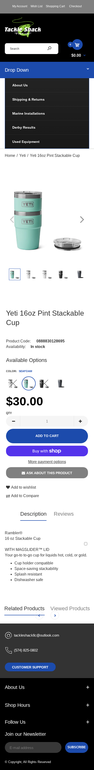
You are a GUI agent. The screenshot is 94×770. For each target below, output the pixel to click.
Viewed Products (70, 608)
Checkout (75, 6)
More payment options (47, 462)
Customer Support (30, 667)
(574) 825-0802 (26, 650)
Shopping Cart (55, 6)
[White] (13, 383)
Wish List (36, 6)
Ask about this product (49, 473)
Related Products (24, 608)
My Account (19, 6)
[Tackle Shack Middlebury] (23, 36)
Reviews (64, 514)
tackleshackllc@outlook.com (36, 635)
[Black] (44, 383)
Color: (19, 371)
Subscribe (76, 747)
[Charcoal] (60, 383)
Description (33, 514)
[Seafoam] (29, 383)
